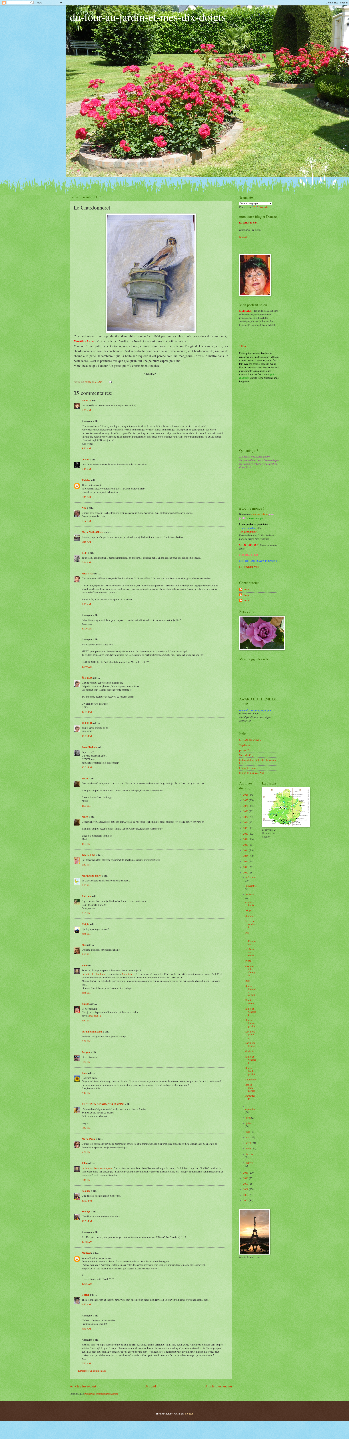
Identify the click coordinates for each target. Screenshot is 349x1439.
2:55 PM (86, 913)
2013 (246, 867)
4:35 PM (86, 992)
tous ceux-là (95, 1015)
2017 (246, 844)
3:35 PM (86, 933)
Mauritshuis (128, 974)
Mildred (86, 1253)
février (249, 1154)
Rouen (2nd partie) (250, 1071)
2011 (246, 1172)
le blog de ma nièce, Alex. (252, 773)
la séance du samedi (250, 952)
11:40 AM (87, 666)
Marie (85, 778)
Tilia (84, 965)
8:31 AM (86, 448)
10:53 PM (87, 1200)
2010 (246, 1178)
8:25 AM (86, 410)
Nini (84, 508)
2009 (246, 1183)
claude (85, 1004)
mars (249, 1148)
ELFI (84, 553)
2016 (246, 850)
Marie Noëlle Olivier (93, 532)
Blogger (189, 1413)
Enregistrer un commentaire (92, 1370)
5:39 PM (86, 1041)
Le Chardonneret (250, 941)
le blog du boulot (247, 768)
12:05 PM (87, 712)
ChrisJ (85, 1294)
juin (248, 1131)
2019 (246, 833)
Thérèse (86, 480)
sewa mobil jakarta (92, 1031)
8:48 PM (86, 1180)
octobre (250, 894)
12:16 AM (87, 1283)
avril (249, 1143)
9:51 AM (86, 1363)
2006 (246, 1200)
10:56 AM (87, 628)
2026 (246, 794)
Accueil (150, 1386)
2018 (246, 839)
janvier (249, 1162)
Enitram (86, 896)
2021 (246, 822)
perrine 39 (244, 750)
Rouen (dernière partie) (250, 990)
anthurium (250, 1079)
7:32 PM (86, 1152)
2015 (246, 855)
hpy (84, 945)
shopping (250, 916)
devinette (250, 1051)
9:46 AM (86, 562)
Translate (263, 207)
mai (248, 1137)
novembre (251, 885)
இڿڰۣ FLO (87, 678)
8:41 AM (86, 469)
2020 (246, 828)
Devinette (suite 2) (250, 1034)
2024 (246, 806)
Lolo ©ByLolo (89, 747)
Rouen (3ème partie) (250, 1023)
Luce (84, 1073)
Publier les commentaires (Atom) (101, 1393)
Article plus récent (83, 1386)
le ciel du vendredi (250, 924)
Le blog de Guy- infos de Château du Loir (257, 761)
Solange (86, 1191)
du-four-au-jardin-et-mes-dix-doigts (148, 16)
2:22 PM (86, 885)
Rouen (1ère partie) (250, 1087)
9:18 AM (86, 541)
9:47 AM (86, 604)
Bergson (86, 1052)
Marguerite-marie (91, 875)
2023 (246, 811)
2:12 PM (86, 864)
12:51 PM (87, 767)
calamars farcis (249, 903)
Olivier (85, 459)
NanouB (243, 237)
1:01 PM (86, 805)
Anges (248, 910)
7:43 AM (86, 1328)
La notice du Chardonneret (95, 974)
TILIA (242, 346)
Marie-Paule (88, 1139)
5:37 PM (86, 1020)
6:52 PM (86, 1127)
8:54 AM (86, 521)
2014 (246, 861)
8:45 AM (86, 497)
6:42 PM (86, 1093)
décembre (251, 877)
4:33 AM (86, 1304)
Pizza (248, 960)
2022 (246, 817)
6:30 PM (86, 1062)
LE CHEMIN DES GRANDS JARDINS (103, 1104)
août (248, 1117)
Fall (247, 932)
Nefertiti (86, 400)
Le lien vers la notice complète (97, 1168)
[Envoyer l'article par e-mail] (110, 381)
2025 (246, 800)
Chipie (85, 924)
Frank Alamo (250, 1002)
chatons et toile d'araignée (250, 970)
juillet (249, 1123)
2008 (246, 1189)
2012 (246, 872)
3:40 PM (86, 954)
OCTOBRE (250, 1097)
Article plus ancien (218, 1386)
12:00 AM (87, 1242)
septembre (250, 1109)
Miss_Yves (87, 573)
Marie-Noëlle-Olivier (250, 740)
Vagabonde (244, 745)
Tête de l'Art (88, 855)
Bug (247, 980)
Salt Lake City (246, 755)
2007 (246, 1195)
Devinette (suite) (250, 1044)
